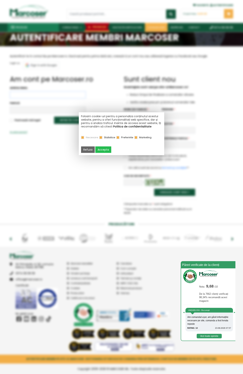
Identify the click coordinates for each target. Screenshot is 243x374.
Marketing (145, 137)
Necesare (92, 137)
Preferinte (127, 137)
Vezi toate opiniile (209, 336)
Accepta (103, 150)
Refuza (87, 150)
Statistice (109, 137)
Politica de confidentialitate (132, 126)
